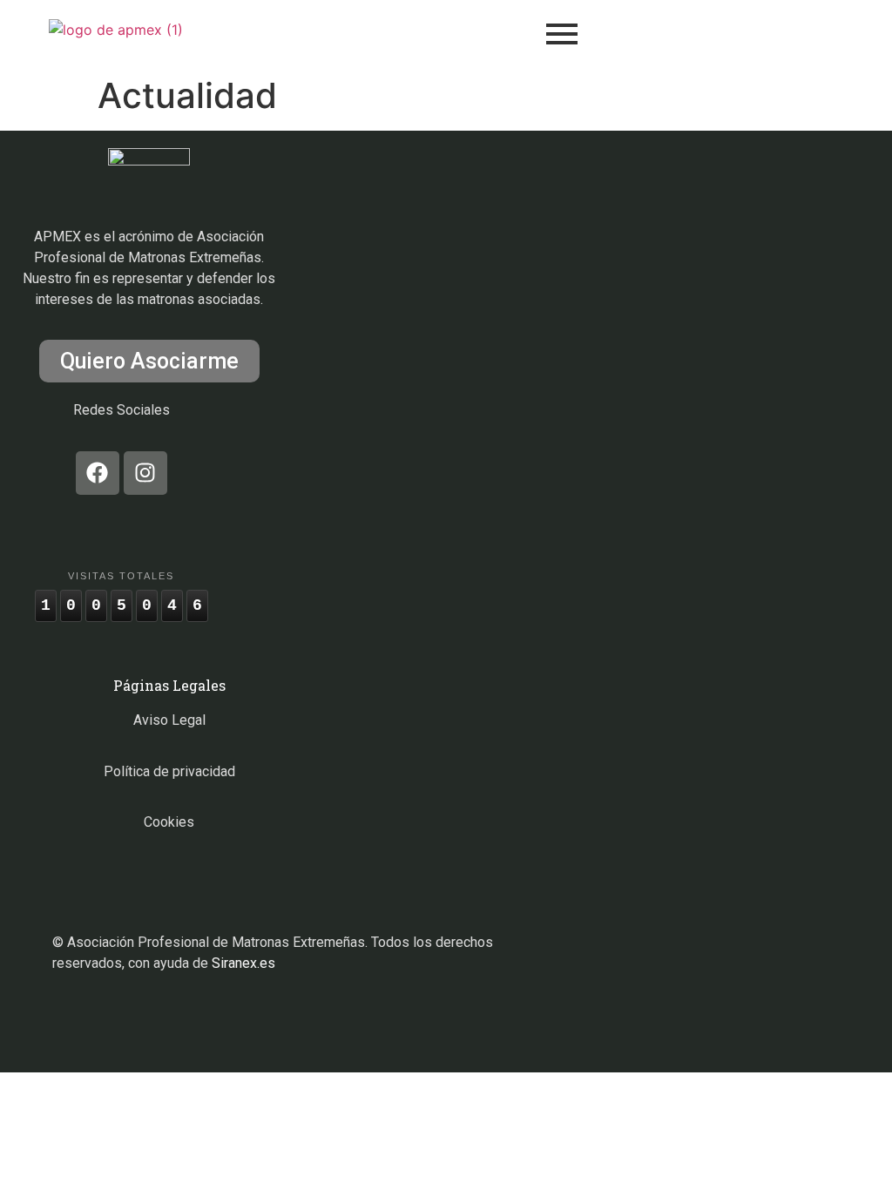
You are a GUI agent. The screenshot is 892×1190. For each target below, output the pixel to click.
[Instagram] (145, 473)
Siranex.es (243, 963)
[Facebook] (97, 473)
